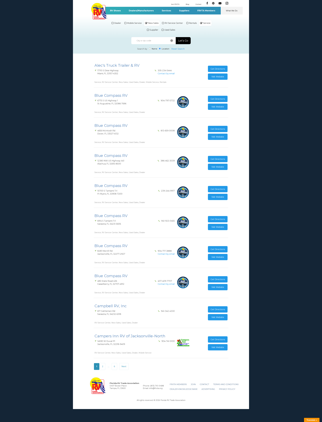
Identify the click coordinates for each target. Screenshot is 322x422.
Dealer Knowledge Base (183, 389)
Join (193, 384)
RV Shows (115, 10)
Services (166, 10)
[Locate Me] (171, 41)
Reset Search (178, 49)
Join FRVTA (175, 4)
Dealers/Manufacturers (141, 10)
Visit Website (217, 76)
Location (165, 49)
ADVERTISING (208, 389)
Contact (198, 4)
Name (154, 49)
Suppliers (184, 10)
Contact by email (166, 73)
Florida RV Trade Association (99, 11)
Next (124, 366)
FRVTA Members (206, 10)
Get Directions (218, 69)
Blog (187, 4)
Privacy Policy (227, 389)
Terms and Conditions (226, 384)
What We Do (231, 11)
